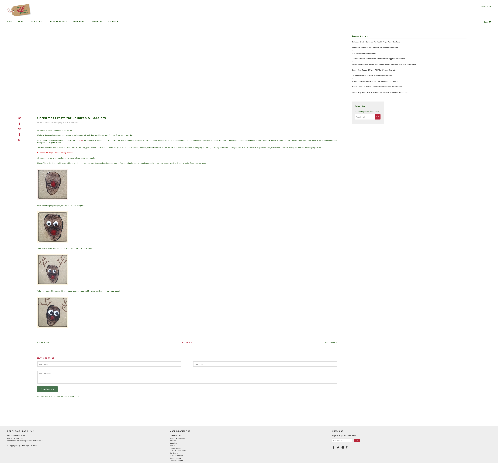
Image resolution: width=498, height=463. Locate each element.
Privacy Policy (175, 448)
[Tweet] (20, 118)
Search (485, 6)
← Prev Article (43, 342)
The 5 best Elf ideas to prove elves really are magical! (372, 75)
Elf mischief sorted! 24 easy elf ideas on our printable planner (375, 47)
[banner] (19, 10)
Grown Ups (78, 22)
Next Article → (331, 342)
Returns (173, 440)
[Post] (20, 134)
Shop (21, 22)
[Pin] (20, 129)
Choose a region (176, 460)
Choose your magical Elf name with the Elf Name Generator (374, 70)
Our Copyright (175, 453)
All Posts (187, 342)
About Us (36, 22)
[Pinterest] (347, 447)
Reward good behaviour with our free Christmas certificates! (375, 81)
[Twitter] (338, 447)
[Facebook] (333, 447)
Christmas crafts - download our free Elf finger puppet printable (376, 42)
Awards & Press (176, 436)
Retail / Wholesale (177, 438)
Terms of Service (176, 455)
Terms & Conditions (178, 450)
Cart (486, 22)
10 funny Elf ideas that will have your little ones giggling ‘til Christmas (378, 58)
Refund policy (175, 458)
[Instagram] (342, 447)
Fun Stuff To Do (57, 22)
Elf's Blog (97, 22)
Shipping (173, 443)
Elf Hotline (114, 22)
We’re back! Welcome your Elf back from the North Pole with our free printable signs (384, 64)
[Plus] (20, 140)
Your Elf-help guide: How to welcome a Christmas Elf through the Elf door (379, 92)
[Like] (20, 123)
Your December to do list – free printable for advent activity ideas (377, 87)
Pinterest (79, 140)
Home (9, 22)
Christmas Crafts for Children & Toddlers (71, 118)
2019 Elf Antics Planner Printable (364, 53)
